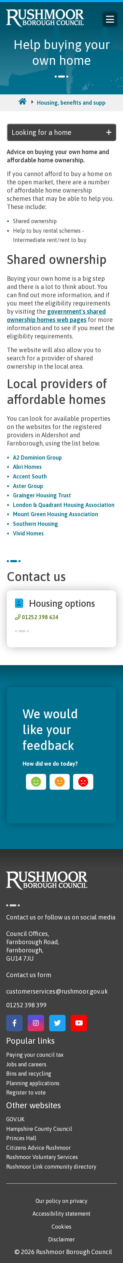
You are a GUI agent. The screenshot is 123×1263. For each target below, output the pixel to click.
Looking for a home (41, 132)
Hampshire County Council (39, 1129)
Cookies (61, 1227)
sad (83, 782)
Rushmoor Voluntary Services (42, 1157)
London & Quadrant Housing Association (63, 505)
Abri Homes (27, 467)
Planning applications (32, 1083)
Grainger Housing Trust (42, 495)
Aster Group (28, 486)
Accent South (30, 476)
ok (60, 782)
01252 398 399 (26, 1005)
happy (36, 782)
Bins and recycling (28, 1073)
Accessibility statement (61, 1213)
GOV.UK (15, 1119)
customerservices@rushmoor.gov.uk (57, 991)
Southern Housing (35, 524)
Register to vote (26, 1092)
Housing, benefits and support (75, 103)
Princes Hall (21, 1138)
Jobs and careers (26, 1064)
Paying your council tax (35, 1055)
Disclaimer (61, 1239)
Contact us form (28, 974)
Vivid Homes (28, 533)
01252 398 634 (40, 617)
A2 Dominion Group (37, 457)
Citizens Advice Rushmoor (38, 1148)
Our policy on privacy (61, 1201)
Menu (110, 19)
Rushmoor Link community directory (51, 1166)
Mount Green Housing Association (55, 514)
